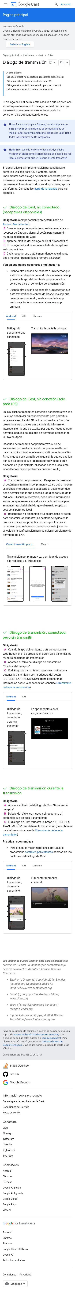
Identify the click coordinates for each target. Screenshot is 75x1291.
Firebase (7, 1182)
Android (7, 1170)
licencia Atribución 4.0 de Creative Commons (36, 1034)
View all (7, 1210)
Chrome (7, 1176)
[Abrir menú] (5, 4)
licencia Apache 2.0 (51, 1038)
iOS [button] (24, 316)
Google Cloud (10, 1198)
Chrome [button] (37, 316)
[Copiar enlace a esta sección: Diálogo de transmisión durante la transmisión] (25, 793)
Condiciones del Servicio (16, 1107)
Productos (28, 55)
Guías (50, 55)
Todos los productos (14, 1260)
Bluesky (7, 1133)
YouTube (8, 1155)
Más (43, 544)
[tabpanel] (37, 352)
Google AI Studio (12, 1187)
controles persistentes (39, 852)
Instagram (8, 1139)
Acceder (66, 4)
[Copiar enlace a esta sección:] (7, 952)
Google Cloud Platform (15, 1249)
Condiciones (9, 1274)
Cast (35, 4)
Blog (5, 1127)
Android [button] (11, 316)
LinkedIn (7, 1144)
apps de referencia (45, 188)
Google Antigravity (13, 1193)
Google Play (9, 1204)
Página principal (15, 15)
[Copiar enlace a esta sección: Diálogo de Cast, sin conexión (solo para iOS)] (21, 404)
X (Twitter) (9, 1150)
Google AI (8, 1254)
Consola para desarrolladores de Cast (23, 1101)
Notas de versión (12, 1112)
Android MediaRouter (16, 224)
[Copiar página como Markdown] (62, 63)
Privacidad (25, 1274)
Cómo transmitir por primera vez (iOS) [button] (22, 544)
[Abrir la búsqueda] (56, 4)
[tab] (11, 316)
